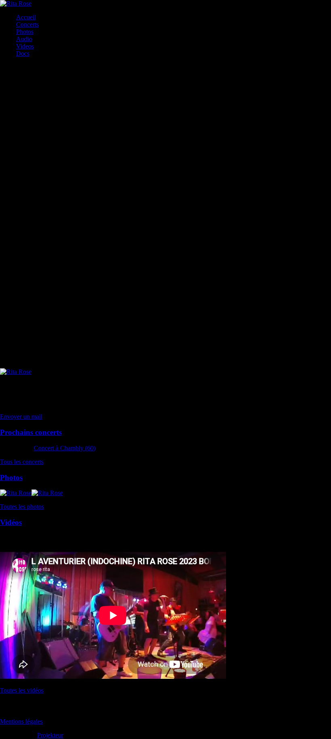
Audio (24, 39)
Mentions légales (21, 721)
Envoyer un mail (21, 416)
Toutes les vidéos (22, 690)
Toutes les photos (22, 506)
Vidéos (11, 522)
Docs (22, 53)
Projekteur (50, 735)
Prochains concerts (31, 432)
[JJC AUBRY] (15, 492)
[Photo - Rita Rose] (7, 67)
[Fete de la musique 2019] (26, 67)
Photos (25, 31)
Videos (25, 46)
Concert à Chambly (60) (65, 448)
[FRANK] (12, 67)
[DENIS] (2, 67)
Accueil (26, 17)
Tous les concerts (22, 461)
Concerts (27, 24)
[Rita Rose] (15, 3)
